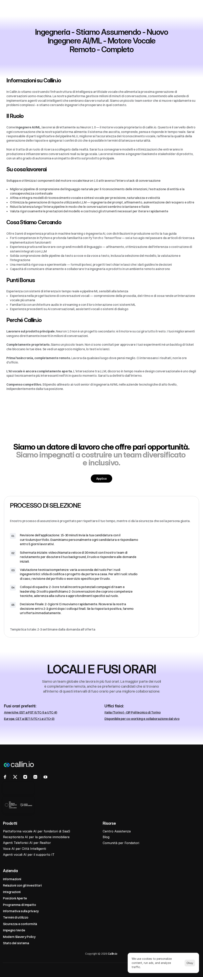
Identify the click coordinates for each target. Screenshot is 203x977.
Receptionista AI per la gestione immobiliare (36, 837)
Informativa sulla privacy (21, 911)
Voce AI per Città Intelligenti (24, 849)
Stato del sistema (16, 943)
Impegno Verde (14, 930)
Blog (106, 837)
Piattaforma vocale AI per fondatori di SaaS (36, 831)
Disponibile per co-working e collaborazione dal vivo (141, 719)
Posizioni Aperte (15, 898)
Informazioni (12, 879)
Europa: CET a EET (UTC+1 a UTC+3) (29, 719)
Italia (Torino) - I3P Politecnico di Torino (132, 712)
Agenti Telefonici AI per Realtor (27, 843)
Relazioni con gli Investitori (22, 885)
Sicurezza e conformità (20, 924)
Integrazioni (12, 892)
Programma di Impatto (19, 904)
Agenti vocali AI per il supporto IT (29, 855)
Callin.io (112, 953)
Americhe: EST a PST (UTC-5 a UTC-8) (30, 712)
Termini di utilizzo (15, 917)
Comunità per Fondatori (121, 843)
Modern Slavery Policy (19, 936)
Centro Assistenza (117, 831)
